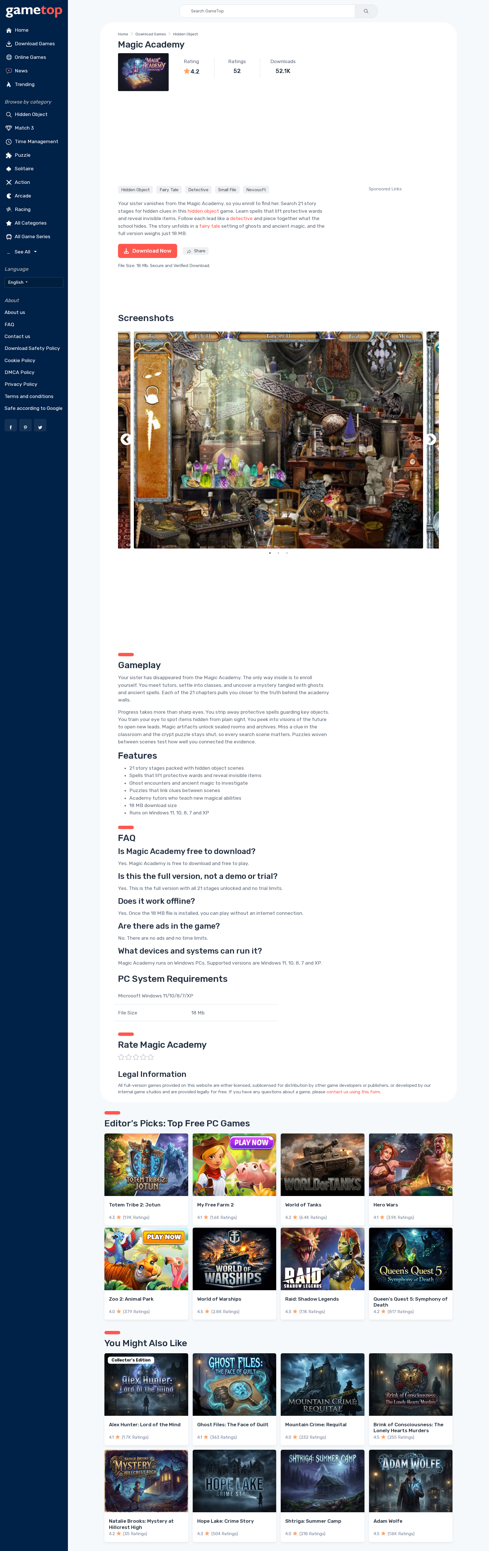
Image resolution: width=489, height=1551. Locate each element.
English (16, 282)
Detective (198, 189)
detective (241, 218)
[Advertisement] (278, 137)
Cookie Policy (20, 360)
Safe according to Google (34, 408)
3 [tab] (287, 553)
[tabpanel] (278, 440)
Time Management (36, 141)
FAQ (9, 324)
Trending (24, 84)
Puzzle (22, 155)
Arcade (22, 196)
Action (22, 182)
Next (430, 440)
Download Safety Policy (32, 348)
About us (15, 312)
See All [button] (19, 252)
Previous (126, 440)
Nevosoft (256, 189)
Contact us (17, 336)
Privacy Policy (21, 384)
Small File (227, 189)
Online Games (30, 57)
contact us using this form (353, 1091)
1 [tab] (270, 553)
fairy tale (209, 226)
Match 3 (24, 128)
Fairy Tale (169, 189)
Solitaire (24, 168)
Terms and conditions (29, 396)
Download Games (34, 43)
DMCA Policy (20, 372)
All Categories (30, 223)
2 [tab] (278, 553)
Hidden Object (31, 114)
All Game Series (32, 236)
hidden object (203, 211)
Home (21, 30)
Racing (22, 209)
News (21, 71)
